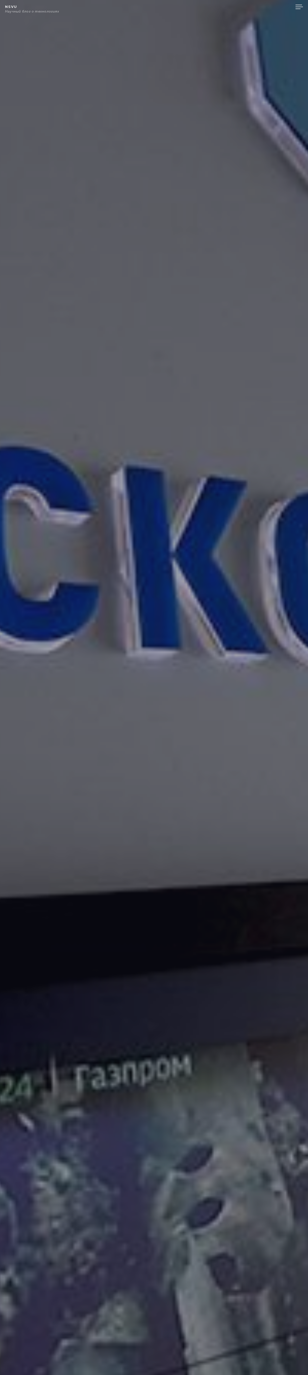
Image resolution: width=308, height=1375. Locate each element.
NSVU (11, 7)
